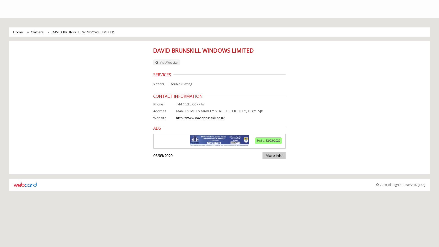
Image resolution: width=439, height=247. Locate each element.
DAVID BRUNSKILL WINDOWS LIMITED (83, 32)
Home (18, 32)
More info (274, 155)
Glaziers (37, 32)
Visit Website (168, 62)
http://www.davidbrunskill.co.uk (200, 117)
